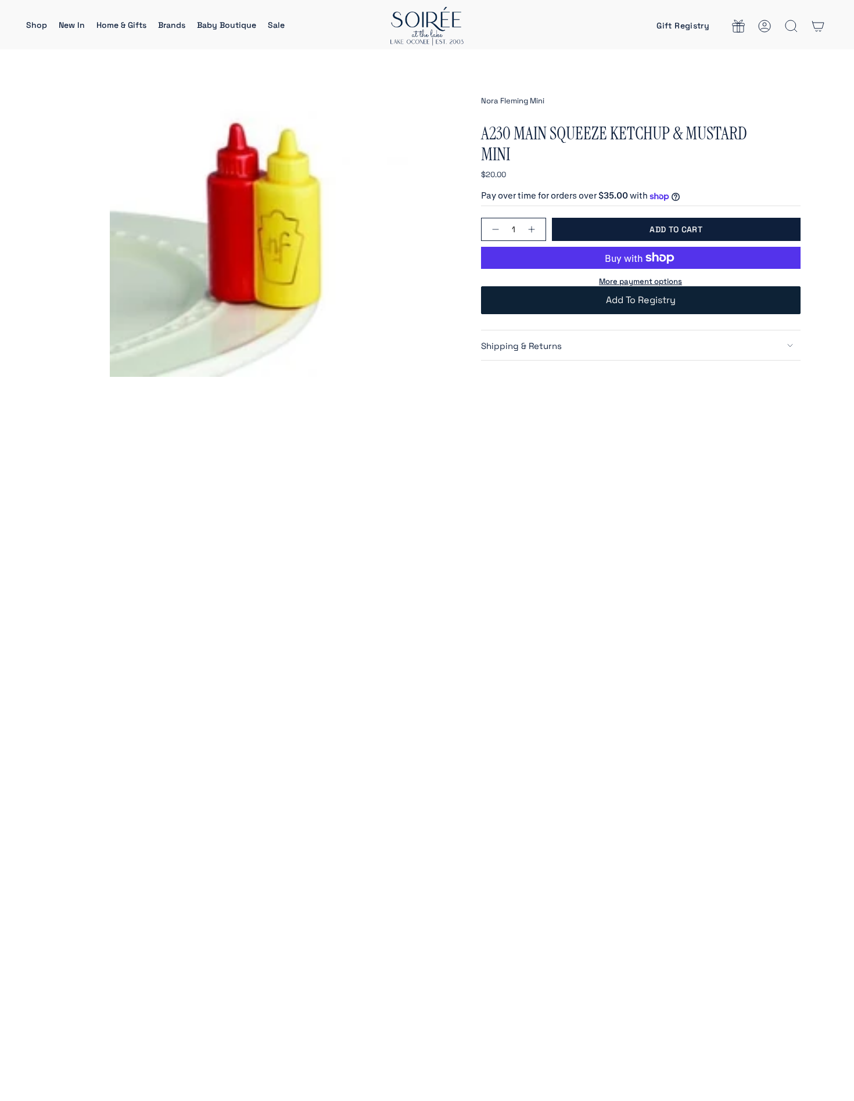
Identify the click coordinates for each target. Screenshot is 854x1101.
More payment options (640, 281)
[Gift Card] (738, 26)
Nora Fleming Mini (512, 101)
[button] (36, 26)
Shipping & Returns (521, 345)
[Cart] (818, 26)
